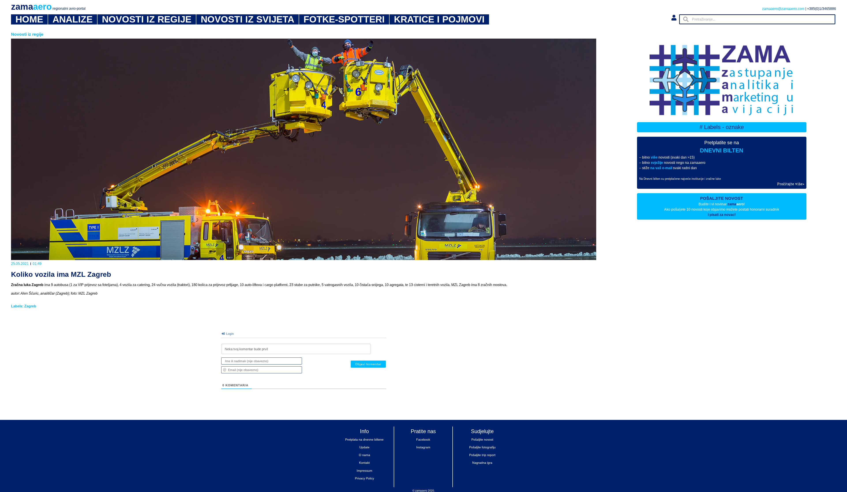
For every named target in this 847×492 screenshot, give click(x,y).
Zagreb (30, 306)
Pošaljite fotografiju (482, 447)
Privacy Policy (364, 478)
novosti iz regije (146, 19)
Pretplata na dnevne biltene (364, 439)
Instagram (423, 447)
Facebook (423, 439)
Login (229, 333)
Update (364, 447)
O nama (364, 455)
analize (72, 19)
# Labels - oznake (721, 127)
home (29, 19)
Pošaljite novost (482, 439)
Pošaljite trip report (482, 455)
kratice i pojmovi (439, 19)
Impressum (364, 470)
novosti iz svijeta (247, 19)
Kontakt (364, 462)
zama (48, 6)
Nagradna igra (482, 462)
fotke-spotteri (344, 19)
